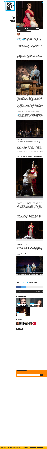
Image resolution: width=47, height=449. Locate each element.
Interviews (12, 11)
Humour (13, 14)
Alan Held (23, 209)
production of (24, 282)
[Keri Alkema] (30, 323)
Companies (12, 20)
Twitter (24, 286)
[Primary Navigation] (4, 2)
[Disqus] (29, 339)
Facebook (19, 286)
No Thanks (44, 447)
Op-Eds (13, 17)
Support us (33, 447)
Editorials (12, 13)
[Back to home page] (10, 6)
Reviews (13, 15)
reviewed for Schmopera (21, 39)
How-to (13, 16)
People (13, 21)
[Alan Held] (22, 323)
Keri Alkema (33, 142)
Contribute (39, 447)
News (13, 18)
